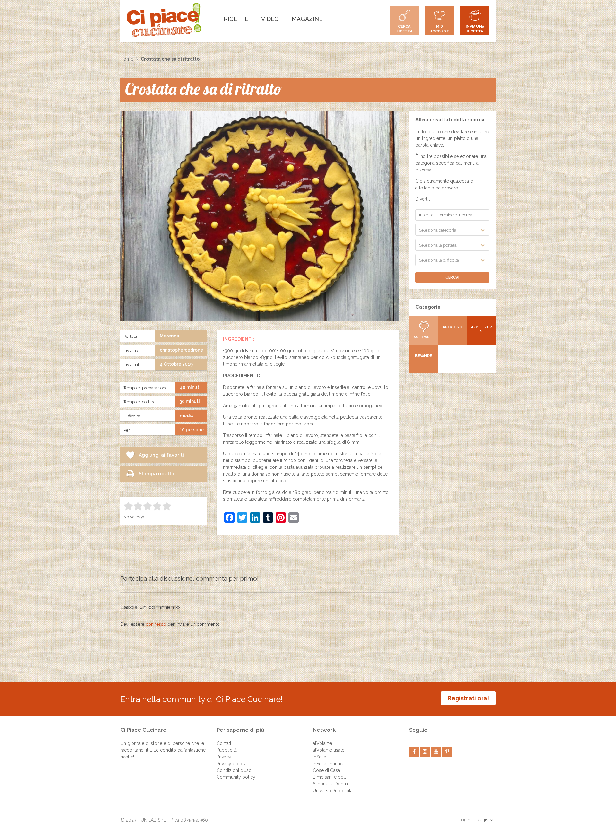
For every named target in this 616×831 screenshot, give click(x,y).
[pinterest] (447, 751)
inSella (319, 756)
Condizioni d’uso (234, 770)
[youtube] (436, 751)
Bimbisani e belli (330, 777)
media (187, 415)
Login (464, 819)
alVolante (322, 743)
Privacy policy (231, 763)
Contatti (224, 743)
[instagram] (425, 751)
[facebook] (414, 751)
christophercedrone (181, 350)
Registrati (486, 819)
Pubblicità (227, 750)
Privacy (224, 756)
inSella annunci (328, 763)
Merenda (169, 335)
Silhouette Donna (330, 783)
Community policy (236, 777)
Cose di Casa (326, 770)
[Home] (164, 20)
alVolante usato (329, 750)
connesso (156, 624)
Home (126, 59)
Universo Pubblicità (333, 790)
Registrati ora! (468, 698)
